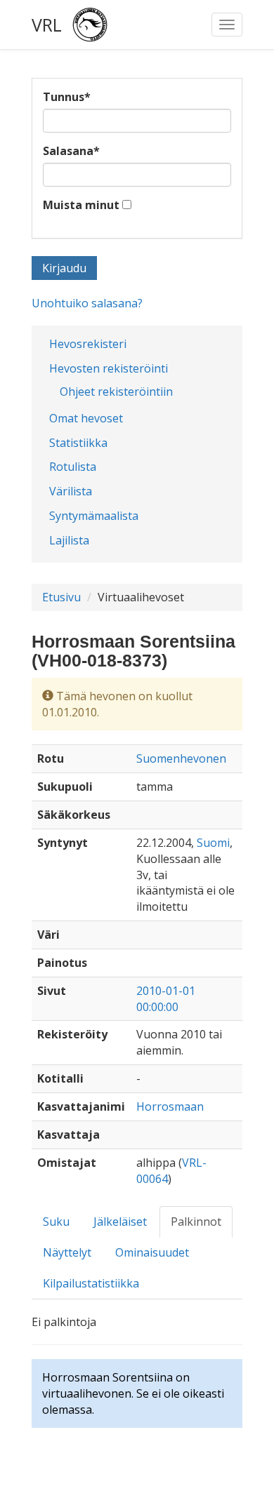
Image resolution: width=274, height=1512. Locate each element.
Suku (56, 1221)
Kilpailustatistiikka (91, 1283)
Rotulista (72, 466)
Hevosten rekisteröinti (108, 368)
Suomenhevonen (181, 758)
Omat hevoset (86, 418)
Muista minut (81, 205)
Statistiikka (78, 442)
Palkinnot (196, 1221)
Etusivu (61, 597)
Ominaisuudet (152, 1252)
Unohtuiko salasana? (87, 303)
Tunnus (67, 97)
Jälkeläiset (120, 1221)
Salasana (71, 151)
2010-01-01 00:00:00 (165, 999)
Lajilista (69, 540)
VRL (47, 24)
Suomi (213, 842)
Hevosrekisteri (87, 344)
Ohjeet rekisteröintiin (116, 391)
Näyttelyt (67, 1252)
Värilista (70, 491)
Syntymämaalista (93, 515)
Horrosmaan (170, 1106)
